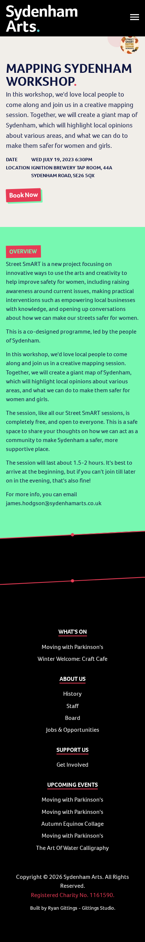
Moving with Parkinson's (72, 647)
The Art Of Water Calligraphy (72, 848)
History (72, 694)
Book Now (23, 195)
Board (72, 718)
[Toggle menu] (134, 18)
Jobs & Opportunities (72, 730)
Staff (72, 706)
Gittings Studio (98, 908)
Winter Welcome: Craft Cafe (72, 659)
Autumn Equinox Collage (72, 824)
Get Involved (72, 765)
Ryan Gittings (62, 908)
